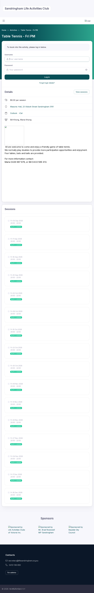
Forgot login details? (47, 83)
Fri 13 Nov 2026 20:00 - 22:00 (16, 403)
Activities (13, 30)
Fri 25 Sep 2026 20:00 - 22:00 (17, 276)
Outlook (13, 113)
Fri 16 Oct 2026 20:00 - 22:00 (16, 330)
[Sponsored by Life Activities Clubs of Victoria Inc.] (16, 530)
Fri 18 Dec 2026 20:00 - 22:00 (16, 494)
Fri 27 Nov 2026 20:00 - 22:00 (17, 439)
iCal (20, 113)
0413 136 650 (14, 565)
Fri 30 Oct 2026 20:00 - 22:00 (16, 367)
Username (9, 55)
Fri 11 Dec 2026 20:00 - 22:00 (16, 475)
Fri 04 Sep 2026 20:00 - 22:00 (17, 222)
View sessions (81, 92)
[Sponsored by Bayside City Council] (77, 530)
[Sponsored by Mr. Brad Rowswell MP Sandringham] (47, 530)
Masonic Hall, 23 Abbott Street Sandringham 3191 (32, 107)
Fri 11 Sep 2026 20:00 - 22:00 (16, 240)
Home (4, 30)
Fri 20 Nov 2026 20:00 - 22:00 (17, 421)
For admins (11, 573)
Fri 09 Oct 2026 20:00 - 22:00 (16, 312)
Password (8, 65)
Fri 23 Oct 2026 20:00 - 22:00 (16, 349)
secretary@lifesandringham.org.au (23, 561)
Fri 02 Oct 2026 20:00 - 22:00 (16, 294)
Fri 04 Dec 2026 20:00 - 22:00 (17, 457)
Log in (47, 77)
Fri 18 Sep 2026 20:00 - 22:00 (16, 258)
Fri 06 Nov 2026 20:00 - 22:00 (17, 385)
